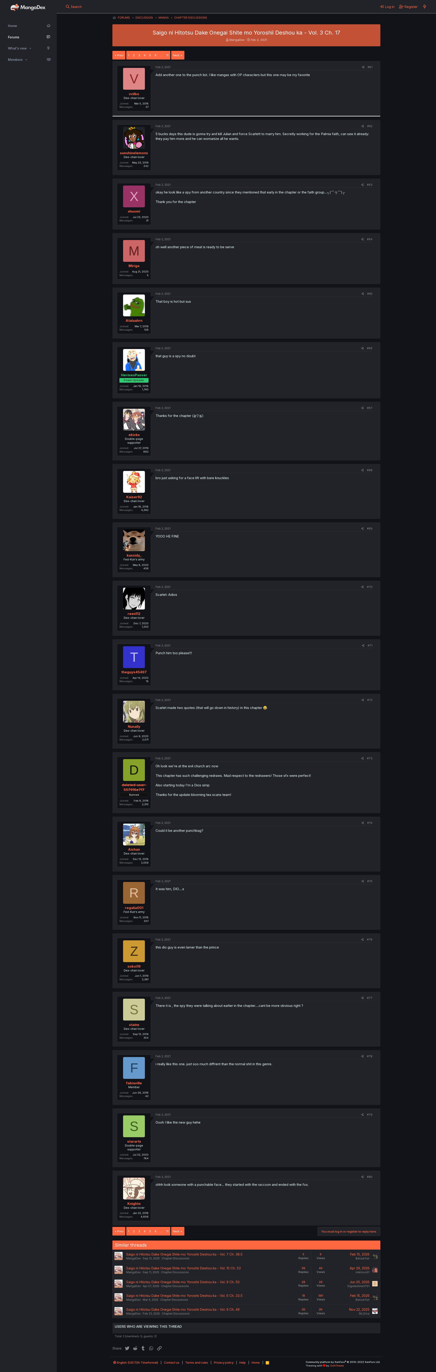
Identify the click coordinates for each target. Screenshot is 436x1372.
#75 (369, 881)
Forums (13, 37)
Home (12, 26)
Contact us (171, 1362)
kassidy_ (134, 555)
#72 (369, 700)
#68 (369, 470)
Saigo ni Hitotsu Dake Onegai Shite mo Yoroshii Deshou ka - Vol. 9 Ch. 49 (183, 1309)
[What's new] (424, 6)
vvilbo (134, 94)
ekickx (134, 435)
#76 (369, 939)
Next (176, 55)
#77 (369, 998)
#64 (369, 239)
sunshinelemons (134, 153)
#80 (369, 1177)
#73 (369, 758)
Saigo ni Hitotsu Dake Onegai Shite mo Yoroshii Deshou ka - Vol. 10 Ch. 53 (183, 1268)
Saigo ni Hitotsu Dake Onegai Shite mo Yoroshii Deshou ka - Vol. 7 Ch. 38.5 (184, 1254)
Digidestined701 (358, 1286)
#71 (370, 645)
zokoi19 (134, 966)
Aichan (134, 849)
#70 (369, 587)
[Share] (363, 67)
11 (167, 55)
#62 (369, 126)
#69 (369, 528)
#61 (370, 67)
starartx (134, 1141)
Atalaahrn (134, 320)
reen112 (134, 614)
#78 (369, 1056)
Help (242, 1362)
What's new (17, 48)
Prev (120, 55)
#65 (369, 293)
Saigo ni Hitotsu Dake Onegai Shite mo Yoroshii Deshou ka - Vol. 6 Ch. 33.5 (184, 1295)
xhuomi (134, 211)
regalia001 (134, 908)
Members (15, 60)
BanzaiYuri (362, 1258)
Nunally (134, 726)
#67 (369, 408)
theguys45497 (134, 672)
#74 (369, 823)
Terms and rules (196, 1362)
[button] (30, 48)
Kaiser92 (134, 497)
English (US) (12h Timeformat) (137, 1362)
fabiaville (134, 1083)
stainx (134, 1025)
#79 (369, 1114)
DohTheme (337, 1365)
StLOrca (364, 1313)
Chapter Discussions (175, 1258)
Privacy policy (223, 1362)
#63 (369, 184)
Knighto (134, 1203)
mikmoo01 (362, 1272)
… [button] (161, 55)
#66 (369, 348)
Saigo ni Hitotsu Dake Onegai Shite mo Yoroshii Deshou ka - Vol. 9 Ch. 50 (183, 1282)
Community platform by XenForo (343, 1362)
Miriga (134, 266)
